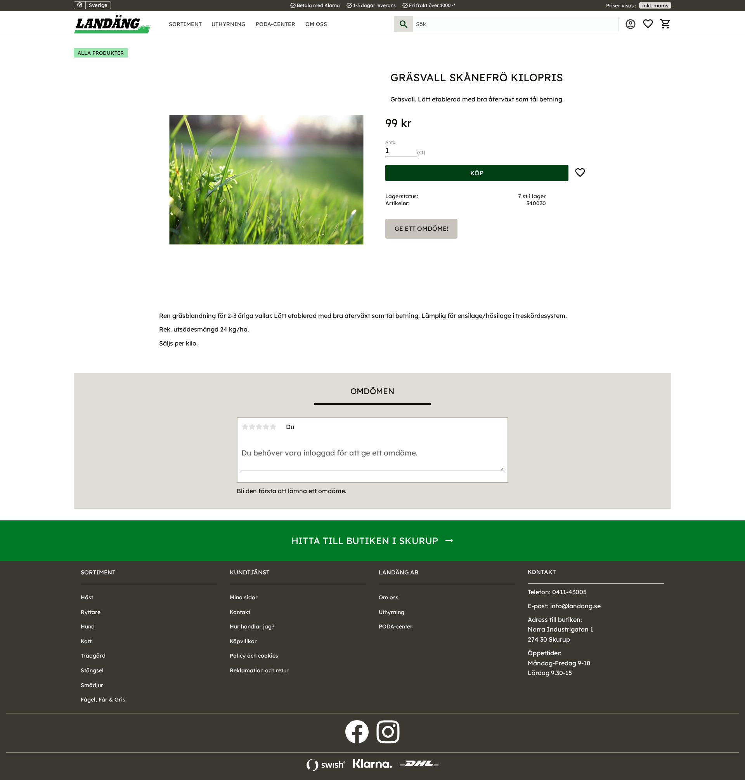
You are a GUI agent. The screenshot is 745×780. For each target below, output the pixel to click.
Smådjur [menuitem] (92, 685)
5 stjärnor (272, 426)
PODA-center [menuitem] (275, 24)
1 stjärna (244, 426)
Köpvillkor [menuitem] (243, 641)
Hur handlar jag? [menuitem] (252, 626)
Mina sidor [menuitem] (630, 24)
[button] (648, 24)
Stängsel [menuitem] (92, 670)
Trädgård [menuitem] (93, 655)
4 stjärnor (265, 426)
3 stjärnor (258, 426)
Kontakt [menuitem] (240, 612)
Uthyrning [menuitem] (228, 24)
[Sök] (403, 24)
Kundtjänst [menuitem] (250, 572)
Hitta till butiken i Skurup (364, 540)
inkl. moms (655, 5)
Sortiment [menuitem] (185, 24)
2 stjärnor (251, 426)
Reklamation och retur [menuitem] (259, 670)
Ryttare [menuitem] (90, 612)
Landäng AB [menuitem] (398, 572)
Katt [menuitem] (86, 641)
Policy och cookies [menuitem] (254, 655)
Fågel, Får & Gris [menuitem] (103, 699)
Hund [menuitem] (88, 626)
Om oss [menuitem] (316, 24)
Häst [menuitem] (87, 597)
